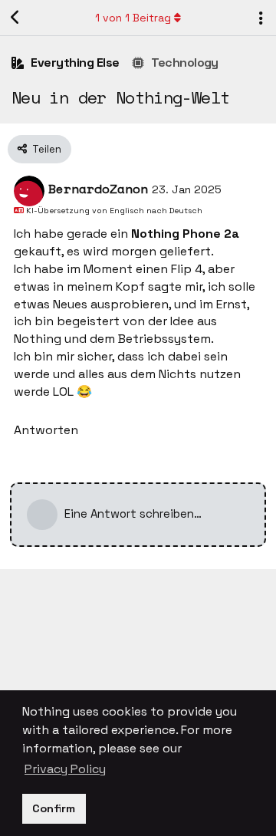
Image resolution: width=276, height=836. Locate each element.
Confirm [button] (53, 808)
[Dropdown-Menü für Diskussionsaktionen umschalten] (260, 17)
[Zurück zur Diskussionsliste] (15, 17)
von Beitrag (133, 18)
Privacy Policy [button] (65, 769)
